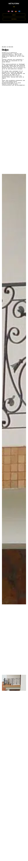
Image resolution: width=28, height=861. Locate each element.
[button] (14, 7)
